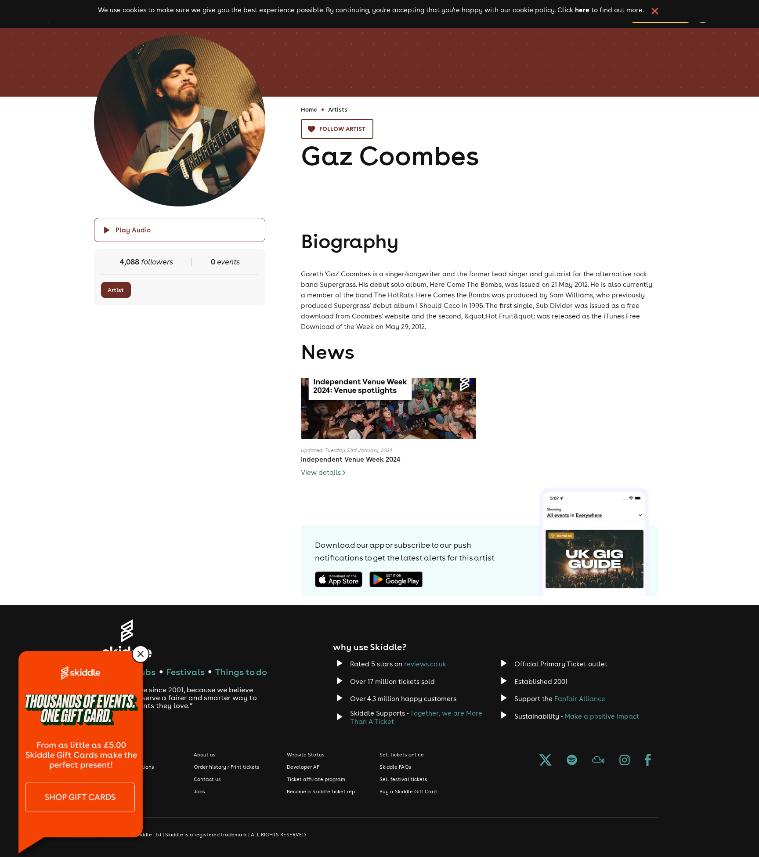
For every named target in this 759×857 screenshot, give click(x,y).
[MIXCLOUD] (598, 761)
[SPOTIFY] (572, 761)
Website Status (306, 755)
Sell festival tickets (403, 779)
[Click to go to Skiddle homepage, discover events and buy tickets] (126, 638)
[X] (545, 761)
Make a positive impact (601, 716)
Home (309, 109)
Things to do (241, 671)
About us (205, 755)
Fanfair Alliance (579, 698)
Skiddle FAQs (396, 767)
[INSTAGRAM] (624, 761)
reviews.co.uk (425, 664)
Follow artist (342, 129)
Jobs (199, 791)
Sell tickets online (402, 755)
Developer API (304, 767)
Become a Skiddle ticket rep (321, 791)
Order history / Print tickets (227, 767)
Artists (337, 109)
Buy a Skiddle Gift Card (408, 791)
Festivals (185, 671)
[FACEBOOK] (648, 761)
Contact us (207, 779)
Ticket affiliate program (316, 779)
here (582, 9)
